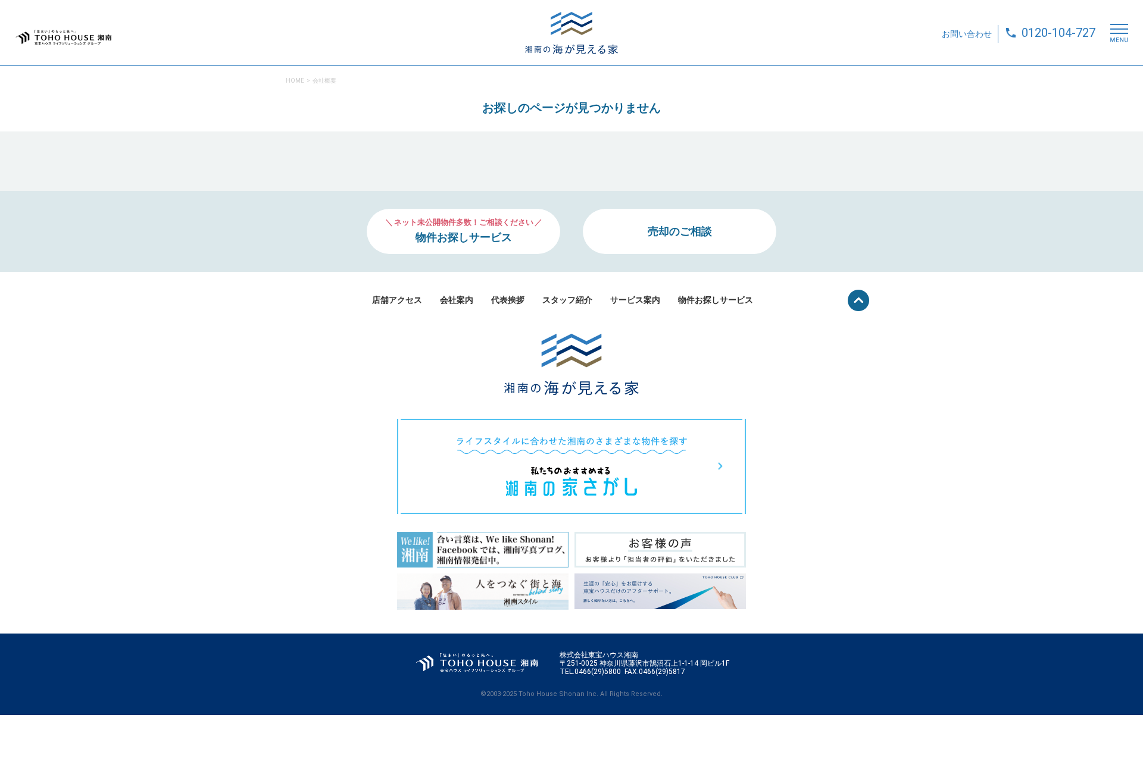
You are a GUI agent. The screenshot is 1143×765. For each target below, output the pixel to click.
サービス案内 (635, 300)
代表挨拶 (507, 300)
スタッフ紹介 (567, 300)
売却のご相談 (680, 231)
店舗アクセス (397, 300)
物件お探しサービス (715, 300)
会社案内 (456, 300)
